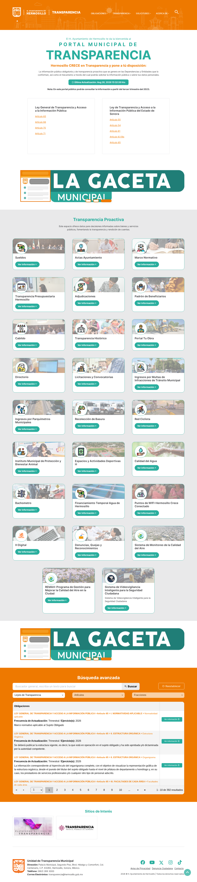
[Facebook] (142, 862)
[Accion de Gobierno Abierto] (98, 186)
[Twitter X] (161, 862)
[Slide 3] (109, 200)
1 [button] (49, 789)
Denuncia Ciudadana (162, 868)
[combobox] (39, 695)
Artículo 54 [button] (115, 125)
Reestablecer (173, 686)
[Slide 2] (98, 200)
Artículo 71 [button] (40, 133)
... (129, 789)
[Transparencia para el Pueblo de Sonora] (77, 827)
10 (120, 789)
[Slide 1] (88, 200)
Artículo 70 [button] (40, 127)
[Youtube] (152, 862)
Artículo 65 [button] (40, 116)
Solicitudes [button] (142, 13)
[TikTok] (179, 862)
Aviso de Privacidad (140, 868)
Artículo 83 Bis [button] (117, 136)
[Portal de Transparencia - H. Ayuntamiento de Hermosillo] (46, 12)
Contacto (179, 868)
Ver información (171, 719)
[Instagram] (170, 862)
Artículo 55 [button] (115, 119)
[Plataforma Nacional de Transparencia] (33, 826)
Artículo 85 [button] (115, 142)
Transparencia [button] (121, 13)
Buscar (132, 686)
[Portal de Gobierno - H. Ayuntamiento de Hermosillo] (17, 21)
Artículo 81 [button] (115, 131)
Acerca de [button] (162, 13)
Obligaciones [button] (98, 13)
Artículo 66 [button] (40, 122)
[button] (62, 695)
